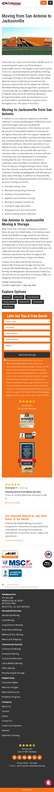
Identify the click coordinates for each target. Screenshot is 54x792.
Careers (5, 711)
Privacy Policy (22, 763)
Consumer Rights (10, 682)
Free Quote (27, 790)
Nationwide (24, 302)
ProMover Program (11, 697)
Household (37, 302)
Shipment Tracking (10, 735)
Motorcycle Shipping (11, 639)
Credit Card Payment (12, 725)
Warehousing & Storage (13, 673)
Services (7, 297)
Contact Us (7, 720)
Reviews (5, 730)
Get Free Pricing (27, 354)
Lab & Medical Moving (12, 663)
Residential (8, 306)
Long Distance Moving (12, 625)
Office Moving (8, 668)
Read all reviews (12, 502)
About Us (6, 706)
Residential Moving (11, 615)
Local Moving (8, 620)
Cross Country (9, 302)
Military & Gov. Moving (12, 634)
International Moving (12, 629)
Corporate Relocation (12, 658)
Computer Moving (10, 653)
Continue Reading (13, 540)
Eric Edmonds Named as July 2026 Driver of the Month (26, 517)
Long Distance (33, 297)
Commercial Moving (11, 649)
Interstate (19, 297)
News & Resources (10, 692)
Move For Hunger (10, 687)
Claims (5, 716)
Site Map (33, 763)
